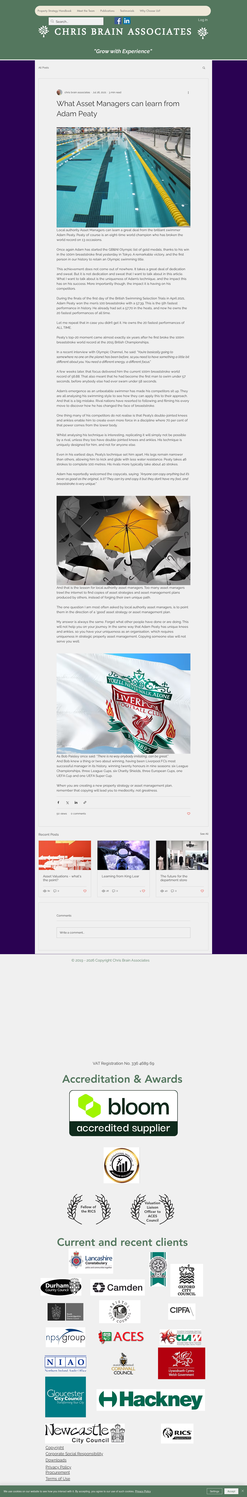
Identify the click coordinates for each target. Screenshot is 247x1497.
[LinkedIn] (126, 20)
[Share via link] (85, 802)
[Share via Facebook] (58, 802)
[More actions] (188, 92)
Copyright (55, 1447)
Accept (231, 1491)
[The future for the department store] (182, 855)
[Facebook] (118, 20)
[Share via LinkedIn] (76, 802)
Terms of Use (58, 1478)
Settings (214, 1491)
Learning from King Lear (120, 876)
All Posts (44, 67)
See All (204, 833)
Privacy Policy (58, 1467)
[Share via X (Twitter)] (67, 802)
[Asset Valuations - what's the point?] (65, 855)
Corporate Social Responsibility (74, 1453)
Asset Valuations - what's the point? (62, 878)
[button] (204, 67)
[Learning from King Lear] (123, 855)
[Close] (242, 1491)
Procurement (58, 1472)
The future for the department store (174, 878)
